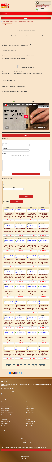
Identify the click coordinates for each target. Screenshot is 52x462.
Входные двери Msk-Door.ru (26, 456)
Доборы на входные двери (7, 406)
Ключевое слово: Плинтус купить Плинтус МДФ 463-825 (20, 323)
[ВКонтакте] (10, 373)
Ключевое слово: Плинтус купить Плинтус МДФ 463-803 (43, 231)
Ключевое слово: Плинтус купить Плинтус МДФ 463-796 (9, 215)
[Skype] (19, 373)
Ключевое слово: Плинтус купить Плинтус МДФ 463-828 (9, 338)
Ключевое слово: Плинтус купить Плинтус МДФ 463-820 (9, 307)
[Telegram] (21, 373)
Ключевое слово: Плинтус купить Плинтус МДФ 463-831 (43, 338)
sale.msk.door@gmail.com (11, 391)
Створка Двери (29, 427)
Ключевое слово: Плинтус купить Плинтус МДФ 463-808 (9, 261)
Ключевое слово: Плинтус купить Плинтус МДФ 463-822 (32, 307)
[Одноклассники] (12, 373)
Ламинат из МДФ (30, 425)
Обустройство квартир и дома (15, 21)
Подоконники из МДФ (5, 410)
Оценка (4, 153)
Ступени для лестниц (30, 421)
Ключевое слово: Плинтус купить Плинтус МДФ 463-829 (20, 338)
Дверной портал (4, 417)
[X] (14, 373)
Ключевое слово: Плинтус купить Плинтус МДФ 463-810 (32, 261)
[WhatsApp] (17, 373)
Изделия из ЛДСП (5, 423)
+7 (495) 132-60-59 (44, 4)
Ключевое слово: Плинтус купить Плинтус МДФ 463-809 (20, 261)
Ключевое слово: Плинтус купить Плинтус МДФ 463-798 (32, 215)
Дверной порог (4, 425)
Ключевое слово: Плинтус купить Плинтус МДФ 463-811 (43, 261)
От (3, 187)
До (14, 187)
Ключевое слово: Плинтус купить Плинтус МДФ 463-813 (20, 277)
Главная (7, 21)
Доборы (27, 403)
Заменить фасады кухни (6, 401)
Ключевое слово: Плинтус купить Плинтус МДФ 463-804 (9, 246)
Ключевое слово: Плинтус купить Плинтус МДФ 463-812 (9, 277)
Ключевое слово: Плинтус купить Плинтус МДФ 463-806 (32, 246)
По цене (16, 201)
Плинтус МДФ (23, 21)
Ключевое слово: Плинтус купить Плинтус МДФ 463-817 (20, 292)
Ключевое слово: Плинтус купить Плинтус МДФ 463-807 (43, 246)
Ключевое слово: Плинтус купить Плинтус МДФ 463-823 (43, 307)
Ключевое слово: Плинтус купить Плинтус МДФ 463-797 (20, 215)
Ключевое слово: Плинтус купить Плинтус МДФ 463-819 (43, 292)
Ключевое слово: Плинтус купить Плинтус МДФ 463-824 (9, 323)
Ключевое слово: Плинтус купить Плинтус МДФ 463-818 (32, 292)
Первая (8, 365)
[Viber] (16, 373)
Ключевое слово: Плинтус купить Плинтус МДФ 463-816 (9, 292)
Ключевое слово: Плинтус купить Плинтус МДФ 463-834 (32, 354)
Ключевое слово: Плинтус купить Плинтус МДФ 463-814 (32, 277)
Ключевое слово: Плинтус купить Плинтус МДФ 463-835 (43, 354)
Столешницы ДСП (30, 408)
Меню (6, 13)
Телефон (4, 148)
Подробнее (26, 450)
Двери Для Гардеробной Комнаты (8, 427)
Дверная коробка (30, 412)
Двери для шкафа (5, 408)
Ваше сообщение (6, 158)
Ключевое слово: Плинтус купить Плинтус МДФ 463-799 (43, 215)
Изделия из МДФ (29, 406)
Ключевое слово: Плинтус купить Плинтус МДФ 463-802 (32, 231)
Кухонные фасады (30, 410)
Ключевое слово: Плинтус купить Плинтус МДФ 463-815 (43, 277)
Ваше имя (4, 143)
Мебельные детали (5, 421)
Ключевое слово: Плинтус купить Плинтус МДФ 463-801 (20, 231)
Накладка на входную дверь (7, 412)
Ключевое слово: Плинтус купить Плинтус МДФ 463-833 (20, 354)
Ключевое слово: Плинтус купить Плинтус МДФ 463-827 (43, 323)
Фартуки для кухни (30, 414)
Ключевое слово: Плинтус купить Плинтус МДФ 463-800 (9, 231)
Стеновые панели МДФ (6, 414)
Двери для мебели (5, 430)
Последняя (42, 365)
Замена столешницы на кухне (32, 401)
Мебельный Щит (29, 423)
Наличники (3, 403)
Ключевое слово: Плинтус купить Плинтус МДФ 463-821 (20, 307)
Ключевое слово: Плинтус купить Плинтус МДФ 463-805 (20, 246)
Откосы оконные (29, 417)
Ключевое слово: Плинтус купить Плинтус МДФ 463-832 (9, 354)
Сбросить (26, 196)
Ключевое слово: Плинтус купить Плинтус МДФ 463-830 (32, 338)
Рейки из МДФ (4, 419)
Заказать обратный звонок (42, 6)
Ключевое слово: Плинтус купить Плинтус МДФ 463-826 (32, 323)
